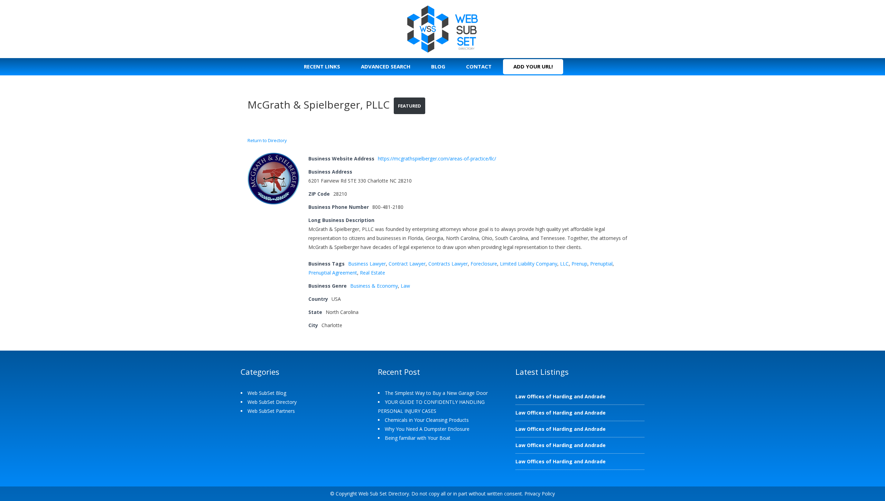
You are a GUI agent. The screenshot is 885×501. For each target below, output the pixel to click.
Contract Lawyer (407, 263)
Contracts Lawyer (448, 263)
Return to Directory (267, 140)
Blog (438, 66)
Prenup (579, 263)
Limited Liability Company (528, 263)
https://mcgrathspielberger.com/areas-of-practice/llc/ (437, 158)
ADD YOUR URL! (533, 66)
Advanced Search (385, 66)
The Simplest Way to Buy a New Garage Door (436, 393)
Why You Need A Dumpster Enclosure (427, 429)
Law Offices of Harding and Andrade (560, 396)
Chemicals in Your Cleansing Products (427, 420)
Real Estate (372, 272)
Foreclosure (484, 263)
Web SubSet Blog (267, 393)
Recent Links (322, 66)
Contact (479, 66)
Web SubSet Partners (271, 411)
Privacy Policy (539, 493)
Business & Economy (374, 285)
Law (405, 285)
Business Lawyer (367, 263)
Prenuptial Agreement (332, 272)
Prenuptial (601, 263)
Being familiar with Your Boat (417, 438)
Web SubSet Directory (272, 402)
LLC (564, 263)
